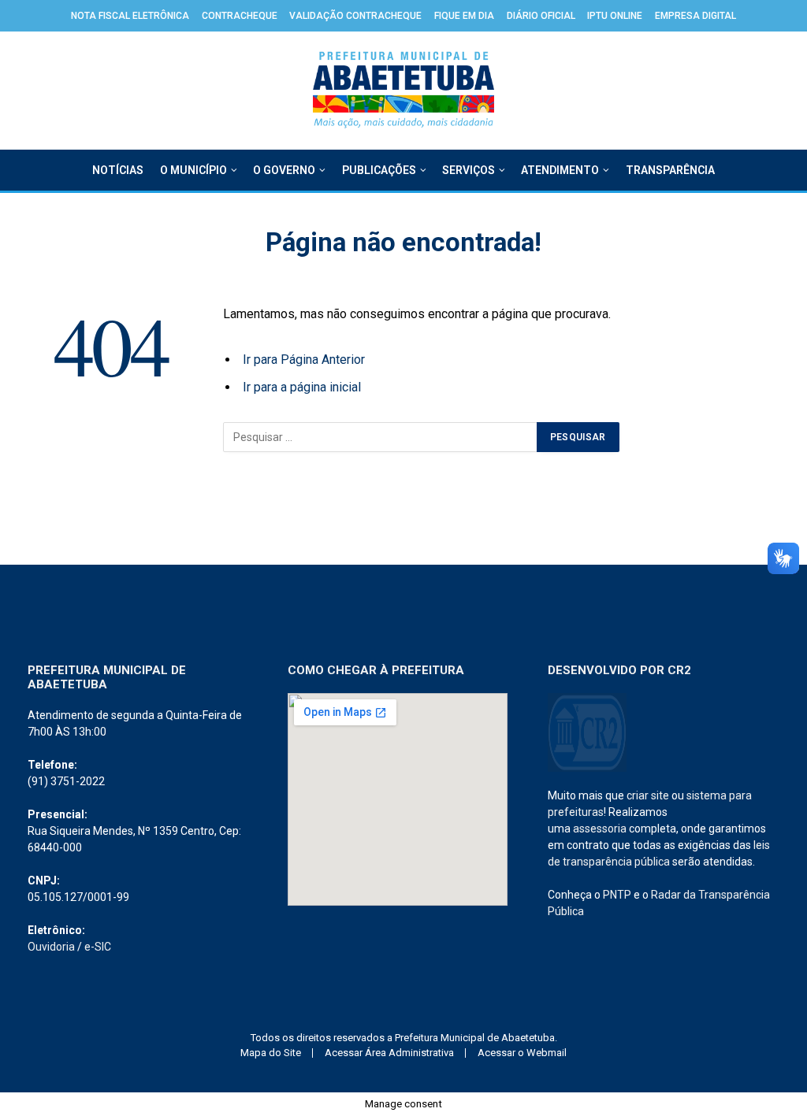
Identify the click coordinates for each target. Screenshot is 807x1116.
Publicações (379, 170)
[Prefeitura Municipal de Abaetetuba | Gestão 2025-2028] (404, 91)
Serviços (468, 170)
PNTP (617, 894)
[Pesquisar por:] (380, 437)
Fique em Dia (464, 15)
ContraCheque (239, 15)
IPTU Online (614, 15)
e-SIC (97, 946)
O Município (193, 170)
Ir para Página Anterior (304, 359)
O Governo (284, 170)
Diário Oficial (541, 15)
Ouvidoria (51, 946)
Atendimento (560, 170)
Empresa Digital (695, 15)
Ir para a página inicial (302, 387)
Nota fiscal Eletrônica (130, 15)
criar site (648, 795)
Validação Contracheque (355, 15)
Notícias (117, 170)
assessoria (600, 828)
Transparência (670, 170)
